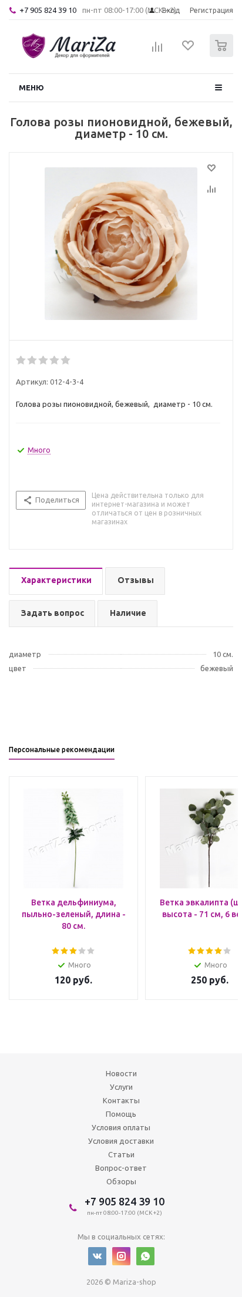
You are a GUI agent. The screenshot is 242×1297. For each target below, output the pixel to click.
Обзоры (121, 1181)
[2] (32, 360)
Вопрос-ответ (121, 1168)
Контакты (121, 1100)
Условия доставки (121, 1141)
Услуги (121, 1087)
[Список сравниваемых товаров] (157, 50)
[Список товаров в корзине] (223, 54)
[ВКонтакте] (97, 1256)
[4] (54, 360)
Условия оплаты (121, 1127)
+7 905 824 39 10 (47, 10)
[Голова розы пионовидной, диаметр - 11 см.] (121, 243)
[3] (43, 360)
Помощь (121, 1114)
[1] (21, 360)
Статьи (121, 1154)
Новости (121, 1073)
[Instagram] (121, 1256)
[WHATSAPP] (145, 1256)
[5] (66, 360)
